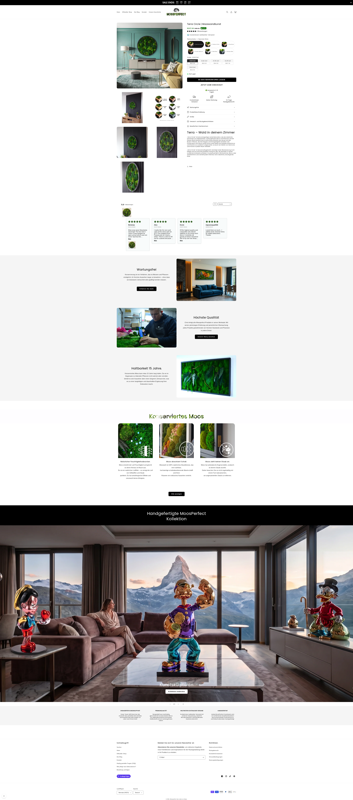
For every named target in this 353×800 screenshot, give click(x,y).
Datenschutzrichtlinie (215, 747)
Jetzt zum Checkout (212, 85)
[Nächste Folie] (178, 704)
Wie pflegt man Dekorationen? (126, 766)
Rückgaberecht (214, 750)
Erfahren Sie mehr (147, 289)
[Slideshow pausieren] (183, 704)
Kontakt (119, 760)
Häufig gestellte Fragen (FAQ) (126, 763)
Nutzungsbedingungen (216, 760)
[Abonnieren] (203, 757)
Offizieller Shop (121, 753)
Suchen (119, 747)
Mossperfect (173, 799)
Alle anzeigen (176, 494)
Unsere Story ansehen (206, 337)
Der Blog (119, 757)
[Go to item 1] (126, 212)
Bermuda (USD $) (124, 792)
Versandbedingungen (215, 757)
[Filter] (215, 204)
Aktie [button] (190, 166)
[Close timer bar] (351, 2)
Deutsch (137, 792)
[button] (227, 12)
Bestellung (176, 691)
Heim (118, 750)
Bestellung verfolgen (123, 770)
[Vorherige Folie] (170, 704)
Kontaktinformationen (216, 753)
